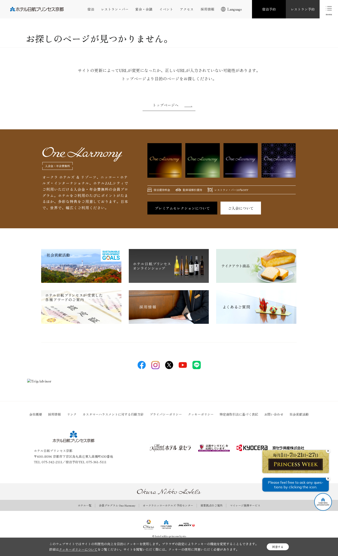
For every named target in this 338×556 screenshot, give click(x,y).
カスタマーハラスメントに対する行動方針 (113, 414)
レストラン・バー (115, 9)
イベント (166, 9)
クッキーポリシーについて (78, 549)
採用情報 (207, 9)
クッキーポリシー (201, 414)
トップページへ (165, 105)
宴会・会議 (143, 9)
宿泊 (90, 9)
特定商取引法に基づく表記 (239, 414)
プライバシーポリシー (166, 414)
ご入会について (241, 208)
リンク (72, 414)
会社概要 (35, 414)
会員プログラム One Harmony (117, 505)
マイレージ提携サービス (245, 505)
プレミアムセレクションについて (182, 208)
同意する (277, 547)
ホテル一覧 (85, 505)
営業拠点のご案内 (212, 505)
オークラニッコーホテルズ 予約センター (168, 505)
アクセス (187, 9)
